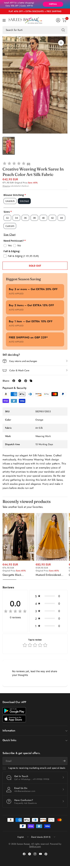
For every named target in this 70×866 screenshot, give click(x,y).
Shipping (6, 186)
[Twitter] (29, 854)
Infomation (9, 730)
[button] (48, 596)
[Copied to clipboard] (31, 381)
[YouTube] (40, 854)
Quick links (9, 740)
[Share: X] (20, 381)
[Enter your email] (64, 761)
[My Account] (58, 20)
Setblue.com (35, 846)
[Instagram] (35, 854)
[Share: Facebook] (14, 381)
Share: (6, 381)
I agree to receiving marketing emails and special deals (36, 768)
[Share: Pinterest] (25, 381)
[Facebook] (24, 854)
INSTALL (53, 4)
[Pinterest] (46, 854)
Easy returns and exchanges (23, 361)
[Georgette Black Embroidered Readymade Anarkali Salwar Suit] (18, 537)
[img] (14, 163)
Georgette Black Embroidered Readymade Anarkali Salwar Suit (17, 574)
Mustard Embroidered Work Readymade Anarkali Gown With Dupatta (51, 574)
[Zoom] (61, 43)
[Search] (63, 30)
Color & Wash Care (19, 370)
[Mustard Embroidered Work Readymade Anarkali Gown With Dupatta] (51, 537)
